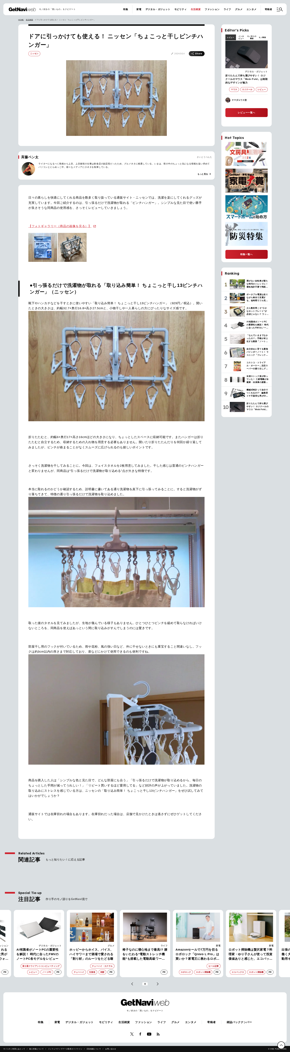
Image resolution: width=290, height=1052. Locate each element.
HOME (21, 20)
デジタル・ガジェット (158, 9)
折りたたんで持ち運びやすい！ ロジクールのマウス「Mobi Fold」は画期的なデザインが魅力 (246, 79)
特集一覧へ (246, 254)
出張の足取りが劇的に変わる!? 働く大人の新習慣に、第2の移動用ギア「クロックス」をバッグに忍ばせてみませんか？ (251, 954)
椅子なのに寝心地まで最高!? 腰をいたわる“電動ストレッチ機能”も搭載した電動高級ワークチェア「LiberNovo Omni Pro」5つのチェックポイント (91, 954)
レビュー (230, 37)
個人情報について (36, 1049)
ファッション (212, 9)
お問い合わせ (110, 1049)
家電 (138, 9)
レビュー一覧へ (246, 112)
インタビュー (241, 37)
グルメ (239, 9)
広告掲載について (94, 1049)
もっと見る (204, 174)
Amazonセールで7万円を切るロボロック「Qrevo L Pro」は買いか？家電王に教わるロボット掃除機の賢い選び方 (144, 954)
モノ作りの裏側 (251, 37)
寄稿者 (268, 9)
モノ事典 (262, 37)
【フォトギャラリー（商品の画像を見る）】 (59, 226)
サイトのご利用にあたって (14, 1049)
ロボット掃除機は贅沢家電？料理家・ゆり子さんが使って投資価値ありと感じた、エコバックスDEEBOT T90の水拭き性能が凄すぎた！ (198, 954)
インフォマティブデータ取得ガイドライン (65, 1049)
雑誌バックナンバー (239, 1022)
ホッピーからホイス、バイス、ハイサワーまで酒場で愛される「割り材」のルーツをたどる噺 (38, 954)
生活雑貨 (196, 9)
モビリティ (180, 9)
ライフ (227, 9)
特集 (125, 9)
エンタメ (251, 9)
